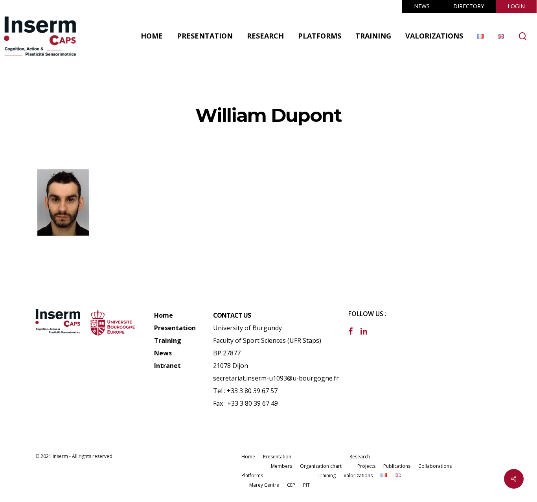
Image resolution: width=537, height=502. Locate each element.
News (163, 353)
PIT (306, 485)
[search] (523, 36)
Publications (396, 466)
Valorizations (358, 475)
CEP (291, 485)
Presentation (175, 328)
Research (359, 456)
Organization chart (321, 466)
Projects (366, 466)
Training (167, 340)
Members (281, 466)
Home (163, 315)
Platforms (252, 475)
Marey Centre (264, 485)
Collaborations (435, 466)
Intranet (167, 365)
